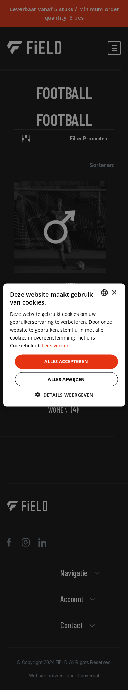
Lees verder (55, 345)
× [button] (113, 292)
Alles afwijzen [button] (66, 379)
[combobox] (104, 292)
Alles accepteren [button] (66, 361)
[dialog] (64, 345)
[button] (64, 394)
